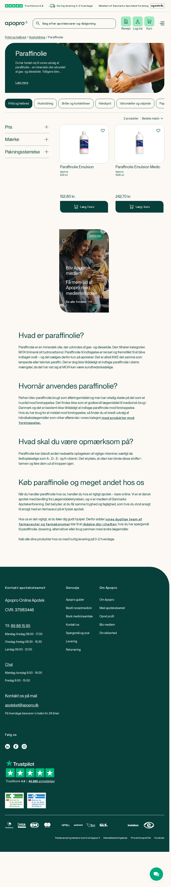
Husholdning (37, 37)
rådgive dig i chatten (100, 524)
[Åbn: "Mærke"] (27, 139)
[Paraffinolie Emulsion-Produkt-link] (84, 168)
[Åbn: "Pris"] (27, 127)
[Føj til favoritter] (102, 130)
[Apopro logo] (16, 23)
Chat (9, 664)
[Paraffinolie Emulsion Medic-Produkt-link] (139, 168)
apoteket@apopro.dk (22, 705)
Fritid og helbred (15, 37)
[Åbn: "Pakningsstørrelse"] (27, 151)
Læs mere (21, 82)
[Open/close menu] (161, 23)
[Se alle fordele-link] (84, 271)
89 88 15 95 (20, 626)
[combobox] (74, 24)
